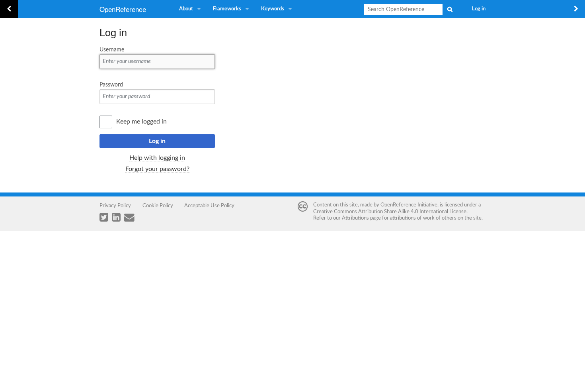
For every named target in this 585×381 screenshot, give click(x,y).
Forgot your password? (157, 169)
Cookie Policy (157, 205)
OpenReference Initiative (408, 204)
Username (111, 50)
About (186, 9)
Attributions (355, 218)
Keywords (272, 9)
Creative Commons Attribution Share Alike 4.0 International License (389, 211)
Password (111, 85)
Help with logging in (157, 158)
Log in (479, 9)
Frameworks (227, 9)
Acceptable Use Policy (209, 205)
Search (449, 9)
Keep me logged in (141, 121)
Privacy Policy (115, 205)
